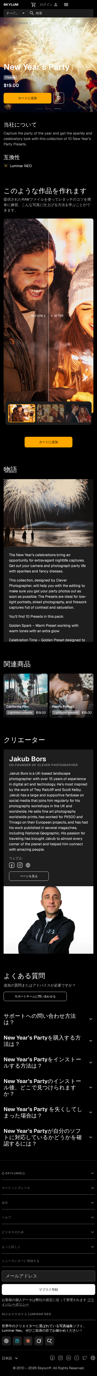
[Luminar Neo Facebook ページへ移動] (52, 1358)
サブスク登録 (48, 1289)
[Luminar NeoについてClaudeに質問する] (27, 1340)
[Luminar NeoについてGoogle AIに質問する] (49, 1340)
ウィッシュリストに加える (25, 688)
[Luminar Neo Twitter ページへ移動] (85, 1358)
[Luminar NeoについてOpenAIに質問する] (6, 1340)
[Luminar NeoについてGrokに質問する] (38, 1340)
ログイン (49, 4)
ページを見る (29, 876)
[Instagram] (20, 865)
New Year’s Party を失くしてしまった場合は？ (48, 1112)
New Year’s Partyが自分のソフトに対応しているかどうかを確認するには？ (48, 1137)
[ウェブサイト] (28, 865)
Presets (23, 23)
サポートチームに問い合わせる (35, 996)
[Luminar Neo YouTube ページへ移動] (76, 1358)
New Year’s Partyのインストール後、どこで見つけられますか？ (48, 1087)
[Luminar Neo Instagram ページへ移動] (60, 1358)
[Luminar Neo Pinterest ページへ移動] (93, 1358)
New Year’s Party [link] (44, 23)
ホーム (8, 23)
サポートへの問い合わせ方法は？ (48, 1019)
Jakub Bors (32, 77)
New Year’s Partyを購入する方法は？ (48, 1040)
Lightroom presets (20, 712)
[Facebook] (11, 865)
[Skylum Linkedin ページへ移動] (68, 1358)
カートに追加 (27, 98)
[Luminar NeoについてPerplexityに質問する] (17, 1340)
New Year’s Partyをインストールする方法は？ (48, 1062)
